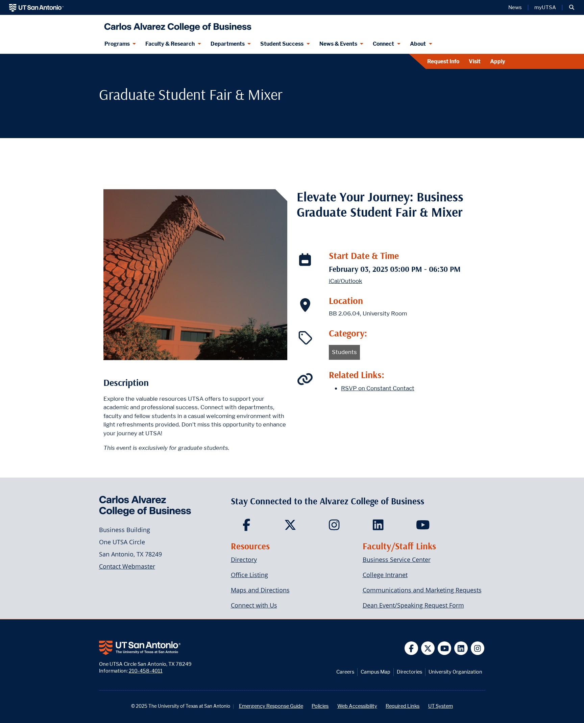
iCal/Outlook (345, 281)
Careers (345, 672)
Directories (409, 672)
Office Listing (249, 575)
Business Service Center (397, 559)
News (515, 7)
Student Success (281, 44)
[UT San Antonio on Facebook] (411, 648)
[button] (571, 7)
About (418, 44)
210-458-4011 (146, 671)
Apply (497, 61)
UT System (440, 706)
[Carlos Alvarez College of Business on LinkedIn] (379, 527)
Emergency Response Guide (271, 706)
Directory (244, 559)
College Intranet (385, 575)
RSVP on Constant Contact (377, 388)
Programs (117, 44)
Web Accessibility (357, 706)
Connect (383, 44)
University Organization (455, 672)
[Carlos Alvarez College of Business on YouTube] (423, 527)
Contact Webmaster (127, 566)
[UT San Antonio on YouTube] (445, 648)
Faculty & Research (170, 44)
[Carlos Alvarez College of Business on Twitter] (291, 527)
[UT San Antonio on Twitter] (428, 648)
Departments (228, 44)
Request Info (443, 61)
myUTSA (545, 7)
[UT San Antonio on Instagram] (478, 648)
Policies (320, 706)
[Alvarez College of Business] (176, 24)
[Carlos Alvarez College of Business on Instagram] (335, 527)
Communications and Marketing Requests (422, 590)
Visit (475, 61)
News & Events (338, 44)
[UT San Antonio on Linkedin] (461, 648)
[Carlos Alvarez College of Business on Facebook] (248, 527)
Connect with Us (254, 605)
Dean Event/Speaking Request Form (413, 605)
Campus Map (375, 672)
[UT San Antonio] (36, 7)
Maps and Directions (260, 590)
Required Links (402, 706)
